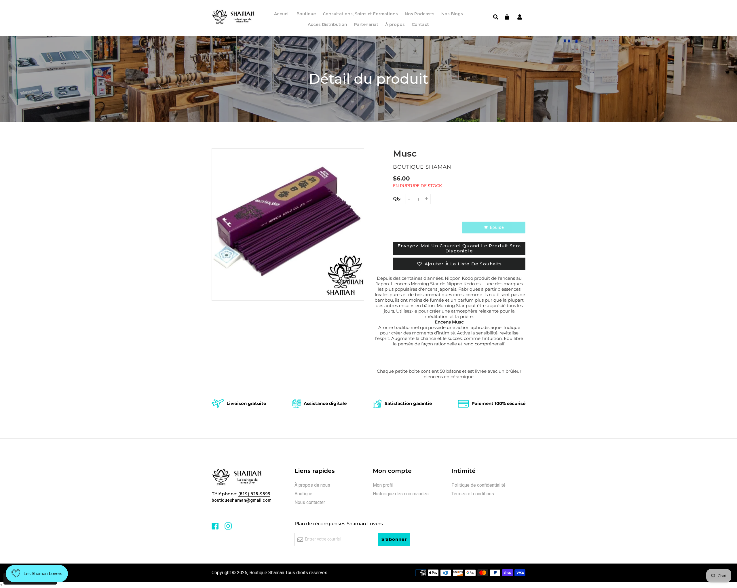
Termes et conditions (472, 493)
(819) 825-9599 (254, 493)
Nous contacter (310, 502)
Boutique (303, 493)
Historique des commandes (401, 493)
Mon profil (383, 485)
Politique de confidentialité (478, 485)
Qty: (397, 198)
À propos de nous (312, 485)
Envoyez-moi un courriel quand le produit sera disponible (459, 248)
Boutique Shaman (266, 572)
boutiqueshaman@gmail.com (241, 500)
